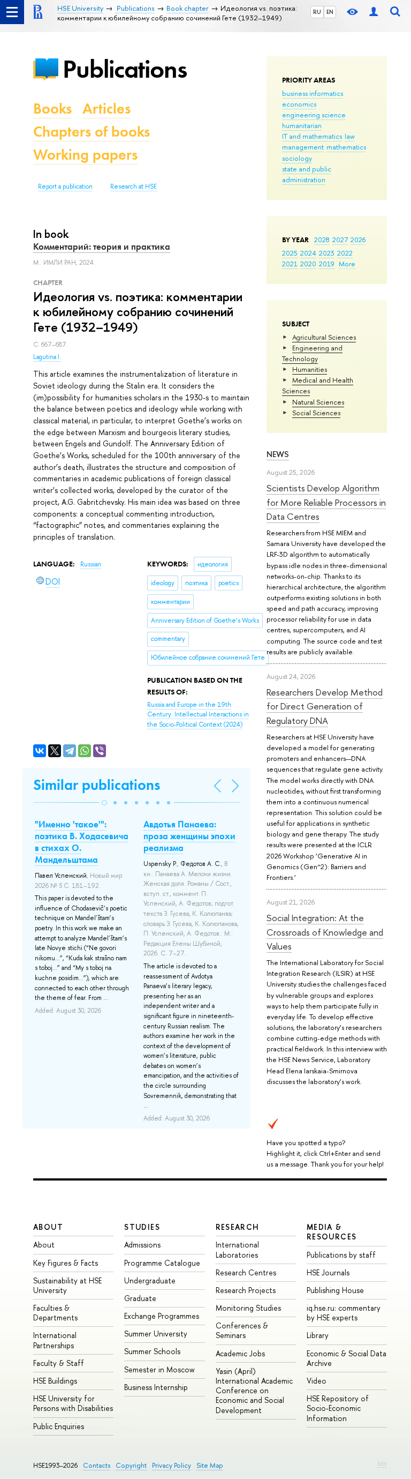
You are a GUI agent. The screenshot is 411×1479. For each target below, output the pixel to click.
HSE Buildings (55, 1381)
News (278, 454)
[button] (104, 802)
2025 (290, 253)
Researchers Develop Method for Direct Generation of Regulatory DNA (325, 706)
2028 (322, 239)
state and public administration (306, 174)
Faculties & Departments (55, 1313)
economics (299, 104)
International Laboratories (237, 1249)
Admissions (142, 1244)
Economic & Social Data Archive (346, 1358)
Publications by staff (341, 1255)
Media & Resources (332, 1232)
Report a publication (65, 186)
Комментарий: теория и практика (101, 246)
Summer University (155, 1333)
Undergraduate (150, 1280)
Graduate (140, 1298)
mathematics (346, 147)
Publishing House (335, 1290)
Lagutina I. (47, 357)
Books (52, 108)
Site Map (209, 1465)
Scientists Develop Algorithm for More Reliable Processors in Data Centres (326, 502)
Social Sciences (316, 412)
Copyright (131, 1465)
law (350, 136)
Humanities (309, 369)
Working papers (85, 154)
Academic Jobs (240, 1353)
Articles (106, 108)
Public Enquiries (58, 1426)
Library (318, 1335)
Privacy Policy (171, 1465)
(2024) (198, 714)
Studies (142, 1227)
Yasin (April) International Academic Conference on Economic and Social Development (254, 1390)
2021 (290, 263)
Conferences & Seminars (242, 1330)
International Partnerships (55, 1340)
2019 (326, 263)
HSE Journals (328, 1272)
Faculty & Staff (58, 1363)
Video (316, 1381)
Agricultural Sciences (324, 337)
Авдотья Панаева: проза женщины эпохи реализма (189, 836)
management (303, 147)
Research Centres (246, 1272)
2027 (340, 239)
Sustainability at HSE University (67, 1285)
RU (317, 12)
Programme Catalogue (162, 1263)
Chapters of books (91, 131)
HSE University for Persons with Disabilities (73, 1403)
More (347, 263)
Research (238, 1227)
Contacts (96, 1465)
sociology (297, 158)
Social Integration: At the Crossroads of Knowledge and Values (325, 932)
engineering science (314, 114)
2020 (308, 263)
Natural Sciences (318, 402)
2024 (308, 253)
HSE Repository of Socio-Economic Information (338, 1408)
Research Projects (246, 1290)
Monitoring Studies (248, 1308)
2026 (358, 239)
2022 (345, 253)
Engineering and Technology (312, 353)
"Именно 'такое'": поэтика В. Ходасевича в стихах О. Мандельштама (81, 841)
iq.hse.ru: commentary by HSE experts (343, 1313)
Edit (382, 1463)
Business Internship (156, 1387)
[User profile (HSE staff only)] (374, 12)
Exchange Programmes (161, 1316)
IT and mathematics (312, 136)
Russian (90, 564)
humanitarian (302, 125)
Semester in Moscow (159, 1369)
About (48, 1227)
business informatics (312, 93)
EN (329, 12)
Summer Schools (152, 1351)
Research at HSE (133, 186)
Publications (125, 69)
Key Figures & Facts (65, 1263)
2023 (326, 253)
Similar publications (96, 784)
